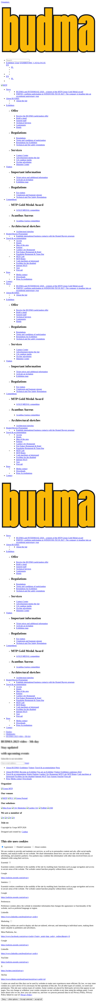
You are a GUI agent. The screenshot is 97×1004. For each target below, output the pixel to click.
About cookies (40, 847)
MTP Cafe (20, 256)
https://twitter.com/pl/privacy (12, 971)
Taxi (18, 268)
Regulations (21, 138)
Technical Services (23, 123)
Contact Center (22, 155)
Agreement (8, 847)
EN (7, 65)
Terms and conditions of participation (31, 140)
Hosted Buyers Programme (17, 234)
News (8, 89)
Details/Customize (24, 847)
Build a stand (21, 118)
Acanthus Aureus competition (28, 221)
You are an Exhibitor (45, 772)
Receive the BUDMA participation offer (32, 116)
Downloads (20, 277)
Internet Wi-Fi (21, 265)
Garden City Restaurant (25, 250)
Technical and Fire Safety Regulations (31, 197)
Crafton (25, 832)
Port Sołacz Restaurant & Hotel (28, 252)
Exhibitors (10, 105)
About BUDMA (12, 98)
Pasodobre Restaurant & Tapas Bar (30, 254)
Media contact (21, 275)
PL (12, 67)
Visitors (9, 167)
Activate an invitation (24, 180)
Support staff (21, 120)
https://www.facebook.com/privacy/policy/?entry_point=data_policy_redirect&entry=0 (35, 936)
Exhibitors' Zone (12, 63)
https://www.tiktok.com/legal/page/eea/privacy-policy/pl (23, 979)
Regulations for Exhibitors (26, 142)
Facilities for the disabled (26, 263)
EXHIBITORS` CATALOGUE (33, 63)
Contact (9, 281)
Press (8, 272)
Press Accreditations (24, 279)
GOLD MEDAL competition (28, 210)
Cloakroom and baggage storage (29, 195)
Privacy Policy (26, 995)
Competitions (11, 199)
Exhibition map (22, 182)
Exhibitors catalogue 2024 (71, 772)
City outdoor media (24, 160)
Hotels (18, 127)
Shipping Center (22, 164)
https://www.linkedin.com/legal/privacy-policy (19, 917)
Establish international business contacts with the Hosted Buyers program (45, 236)
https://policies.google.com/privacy (15, 878)
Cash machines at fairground (27, 261)
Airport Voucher (57, 776)
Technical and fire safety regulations (30, 145)
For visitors (20, 193)
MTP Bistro (21, 259)
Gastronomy (21, 125)
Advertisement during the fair (28, 158)
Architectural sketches (25, 231)
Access (19, 241)
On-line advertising (23, 162)
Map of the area (22, 245)
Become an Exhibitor (28, 772)
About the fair (21, 101)
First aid (19, 270)
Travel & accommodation (16, 238)
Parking (19, 247)
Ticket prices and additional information (32, 177)
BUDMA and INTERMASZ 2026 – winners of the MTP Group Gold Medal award (49, 92)
